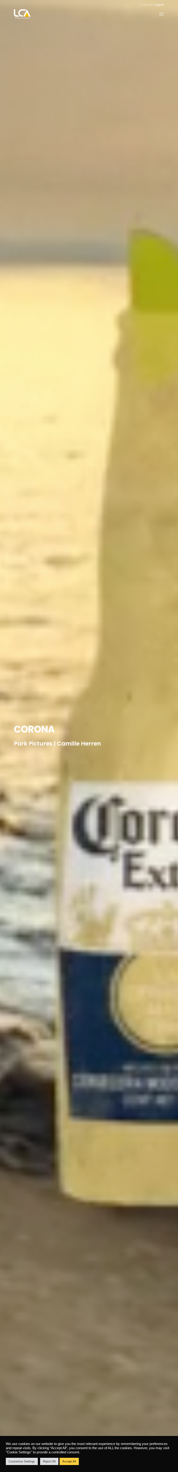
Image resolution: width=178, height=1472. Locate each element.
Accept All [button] (69, 1461)
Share (174, 736)
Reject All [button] (49, 1461)
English (159, 5)
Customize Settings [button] (22, 1461)
